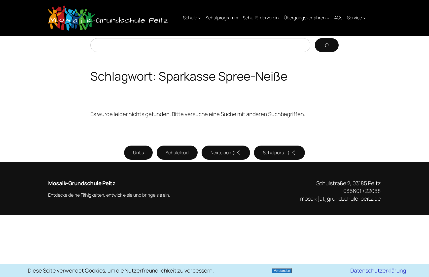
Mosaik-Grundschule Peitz (81, 183)
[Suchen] (327, 45)
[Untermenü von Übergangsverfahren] (328, 18)
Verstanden (282, 271)
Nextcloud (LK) (226, 152)
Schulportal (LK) (279, 152)
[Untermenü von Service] (364, 18)
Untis (138, 152)
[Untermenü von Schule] (199, 18)
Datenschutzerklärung (378, 270)
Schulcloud (177, 152)
